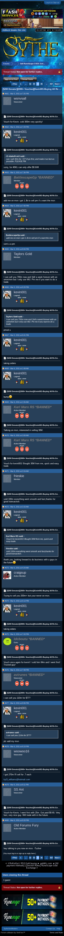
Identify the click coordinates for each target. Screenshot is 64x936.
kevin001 (20, 132)
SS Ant (19, 789)
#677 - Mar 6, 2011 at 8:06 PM (17, 703)
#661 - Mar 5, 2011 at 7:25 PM (17, 94)
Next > (57, 84)
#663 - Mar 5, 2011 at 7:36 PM (17, 172)
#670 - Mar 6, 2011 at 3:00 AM (17, 435)
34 (38, 84)
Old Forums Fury (26, 825)
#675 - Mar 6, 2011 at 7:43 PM (17, 634)
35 (42, 84)
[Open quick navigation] (60, 63)
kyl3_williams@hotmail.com (17, 779)
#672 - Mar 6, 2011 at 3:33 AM (17, 507)
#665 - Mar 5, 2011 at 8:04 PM (17, 249)
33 (34, 84)
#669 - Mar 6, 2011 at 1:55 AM (17, 402)
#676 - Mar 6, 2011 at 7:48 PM (17, 670)
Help (58, 929)
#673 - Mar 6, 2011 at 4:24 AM (17, 568)
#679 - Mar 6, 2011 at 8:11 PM (17, 785)
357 (51, 84)
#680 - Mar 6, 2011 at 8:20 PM (17, 820)
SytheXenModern (11, 929)
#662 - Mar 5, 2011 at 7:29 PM (17, 127)
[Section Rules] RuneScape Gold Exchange (41, 866)
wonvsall (20, 98)
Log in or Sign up (52, 2)
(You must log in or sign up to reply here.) (19, 853)
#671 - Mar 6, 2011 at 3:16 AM (17, 471)
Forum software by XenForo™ (13, 933)
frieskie (19, 476)
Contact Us (50, 929)
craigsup (20, 572)
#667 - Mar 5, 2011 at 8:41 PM (17, 335)
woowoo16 (21, 751)
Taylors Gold (23, 254)
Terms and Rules (56, 933)
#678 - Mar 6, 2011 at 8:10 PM (17, 746)
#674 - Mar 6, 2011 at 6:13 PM (17, 601)
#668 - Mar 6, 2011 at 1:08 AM (17, 368)
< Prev (14, 84)
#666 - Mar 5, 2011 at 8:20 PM (17, 287)
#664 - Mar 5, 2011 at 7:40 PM (17, 206)
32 (30, 84)
